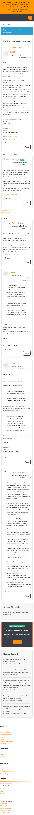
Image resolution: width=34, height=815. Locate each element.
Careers (2, 758)
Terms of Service (5, 810)
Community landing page (19, 9)
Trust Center (3, 803)
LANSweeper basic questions (16, 41)
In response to (22, 278)
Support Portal (24, 7)
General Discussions (9, 25)
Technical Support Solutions (12, 664)
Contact (2, 756)
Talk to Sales (6, 785)
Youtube (2, 793)
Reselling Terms (5, 812)
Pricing (2, 739)
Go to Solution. (12, 136)
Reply (27, 147)
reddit (1, 798)
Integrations (3, 737)
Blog (1, 769)
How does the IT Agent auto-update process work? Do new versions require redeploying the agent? (16, 709)
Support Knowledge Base (7, 771)
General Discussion (15, 140)
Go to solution (17, 47)
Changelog (3, 743)
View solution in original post (11, 194)
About (1, 754)
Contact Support (5, 774)
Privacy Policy (4, 806)
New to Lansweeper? (17, 626)
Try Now (17, 642)
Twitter (2, 791)
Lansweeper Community (10, 17)
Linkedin (2, 795)
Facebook (3, 789)
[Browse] (2, 17)
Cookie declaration (5, 808)
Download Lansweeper (7, 741)
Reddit (12, 7)
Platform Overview (5, 734)
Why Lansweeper (5, 732)
